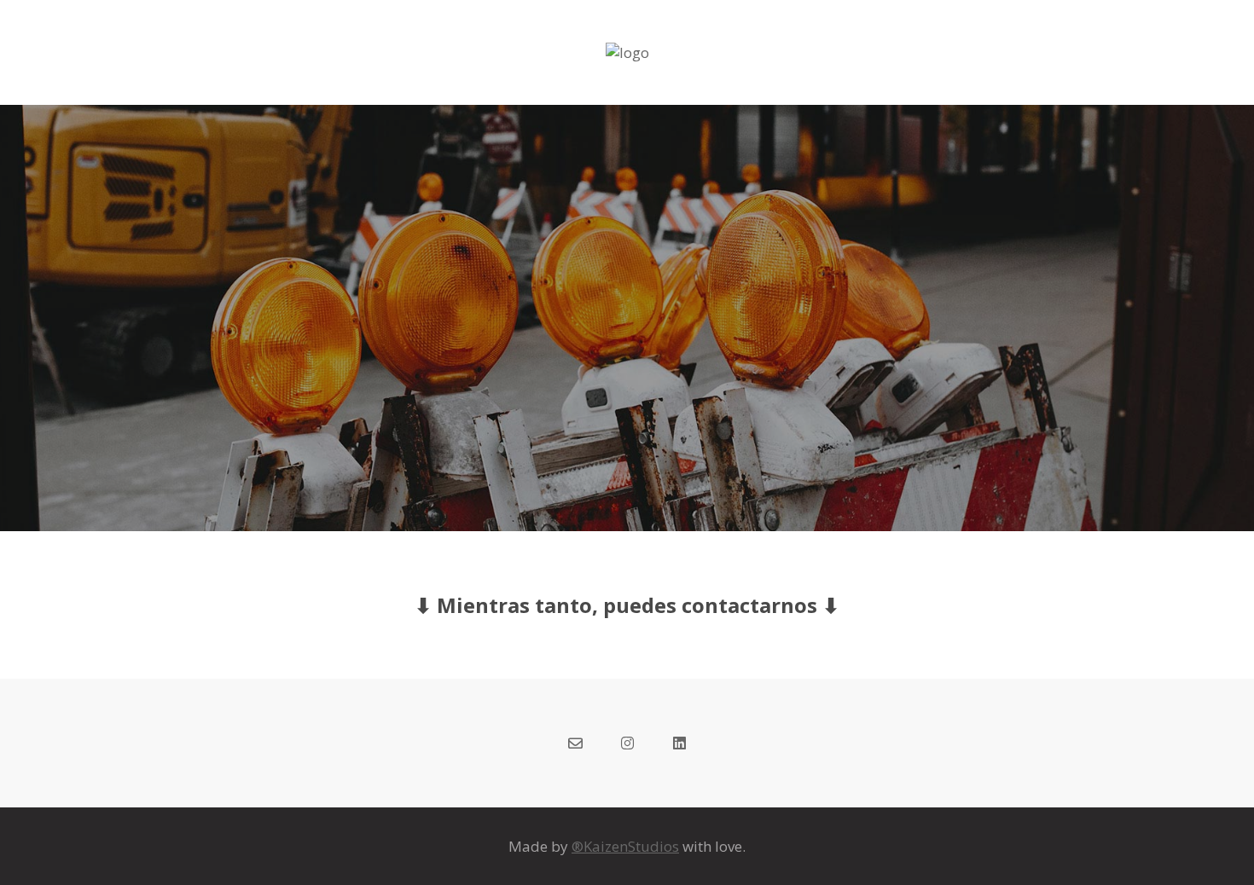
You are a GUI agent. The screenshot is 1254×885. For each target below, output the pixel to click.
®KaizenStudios (625, 846)
